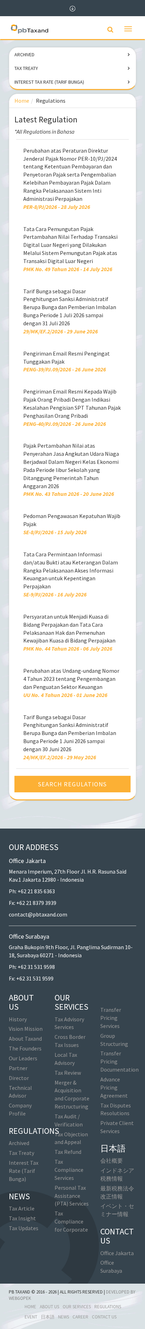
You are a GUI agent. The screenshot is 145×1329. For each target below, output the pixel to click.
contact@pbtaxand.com (38, 914)
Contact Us (104, 1317)
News (63, 1317)
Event (31, 1317)
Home (21, 100)
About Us (49, 1307)
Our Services (77, 1307)
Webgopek (20, 1298)
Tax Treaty (26, 68)
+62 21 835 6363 (36, 891)
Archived (24, 54)
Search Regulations (72, 784)
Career (80, 1317)
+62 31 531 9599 (34, 978)
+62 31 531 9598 (36, 966)
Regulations (107, 1307)
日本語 (48, 1317)
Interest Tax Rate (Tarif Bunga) (49, 82)
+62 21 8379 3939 (36, 902)
